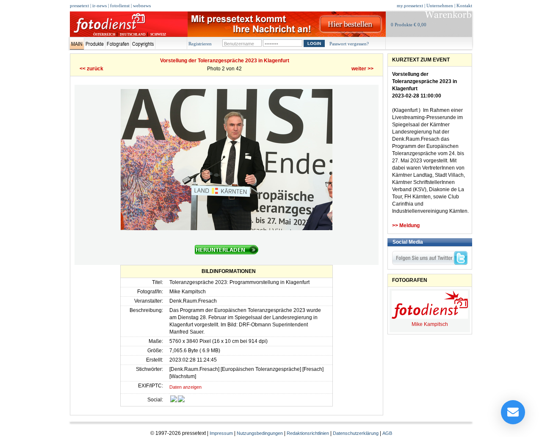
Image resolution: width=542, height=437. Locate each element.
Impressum (221, 433)
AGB (387, 433)
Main (77, 43)
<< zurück (91, 69)
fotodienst (120, 5)
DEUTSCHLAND (133, 34)
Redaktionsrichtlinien (308, 433)
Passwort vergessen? (349, 43)
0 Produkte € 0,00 (408, 24)
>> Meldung (406, 225)
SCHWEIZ (158, 34)
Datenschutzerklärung (356, 433)
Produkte (95, 43)
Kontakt (464, 5)
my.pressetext (410, 5)
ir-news (99, 5)
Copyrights (143, 43)
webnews (142, 5)
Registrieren (200, 43)
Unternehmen (439, 5)
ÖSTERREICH (104, 34)
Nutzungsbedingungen (260, 433)
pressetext (79, 5)
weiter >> (362, 69)
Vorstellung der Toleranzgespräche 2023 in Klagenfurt (224, 61)
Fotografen (118, 43)
